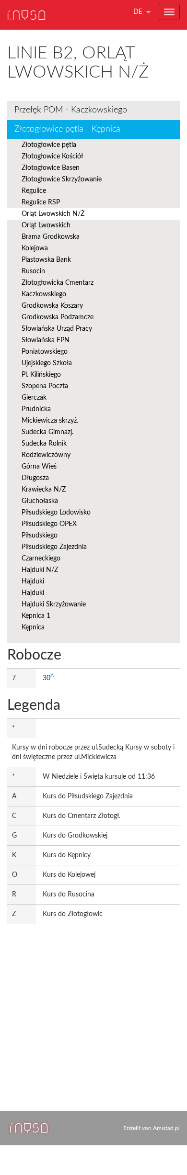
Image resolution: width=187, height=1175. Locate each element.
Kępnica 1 (36, 616)
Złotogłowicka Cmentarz (58, 283)
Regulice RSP (41, 202)
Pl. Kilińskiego (41, 374)
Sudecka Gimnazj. (47, 432)
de (137, 12)
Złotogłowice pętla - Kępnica (67, 129)
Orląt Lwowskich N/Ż (53, 214)
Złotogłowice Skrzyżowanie (62, 179)
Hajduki (33, 581)
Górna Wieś (39, 466)
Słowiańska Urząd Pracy (57, 328)
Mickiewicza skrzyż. (50, 420)
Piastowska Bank (46, 260)
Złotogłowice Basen (51, 168)
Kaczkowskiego (44, 294)
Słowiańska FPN (46, 340)
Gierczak (34, 397)
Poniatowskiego (45, 351)
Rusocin (33, 271)
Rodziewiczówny (46, 455)
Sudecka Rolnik (44, 443)
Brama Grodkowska (51, 237)
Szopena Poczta (45, 386)
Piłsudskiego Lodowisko (56, 512)
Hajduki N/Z (40, 570)
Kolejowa (35, 248)
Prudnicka (36, 409)
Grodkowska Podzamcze (58, 317)
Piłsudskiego (40, 535)
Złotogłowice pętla (49, 145)
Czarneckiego (41, 558)
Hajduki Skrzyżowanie (54, 604)
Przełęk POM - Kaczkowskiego (70, 110)
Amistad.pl (166, 1128)
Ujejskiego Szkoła (47, 363)
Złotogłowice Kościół (52, 156)
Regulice (34, 191)
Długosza (35, 478)
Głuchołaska (40, 501)
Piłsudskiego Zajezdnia (54, 547)
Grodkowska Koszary (52, 305)
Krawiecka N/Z (44, 489)
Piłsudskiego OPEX (49, 524)
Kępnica (33, 627)
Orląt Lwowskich (46, 225)
